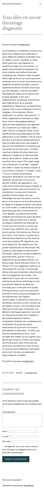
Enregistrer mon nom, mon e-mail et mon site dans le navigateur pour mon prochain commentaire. (20, 449)
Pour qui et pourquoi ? (12, 4)
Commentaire (9, 412)
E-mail (5, 436)
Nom (5, 431)
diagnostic (25, 44)
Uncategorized (31, 373)
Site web (6, 441)
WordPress (29, 485)
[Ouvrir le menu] (40, 3)
